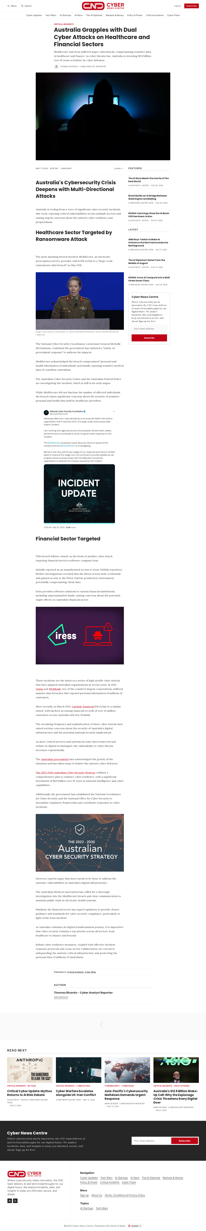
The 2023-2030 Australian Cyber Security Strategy (66, 772)
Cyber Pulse (128, 1086)
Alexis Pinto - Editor (138, 185)
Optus (39, 689)
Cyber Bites (90, 972)
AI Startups (86, 1208)
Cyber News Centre (82, 1225)
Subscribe (191, 6)
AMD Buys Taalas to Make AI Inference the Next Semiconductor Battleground (148, 242)
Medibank (55, 689)
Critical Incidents (64, 24)
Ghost (114, 1225)
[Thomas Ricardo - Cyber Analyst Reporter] (56, 66)
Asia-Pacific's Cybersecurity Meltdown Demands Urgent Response (126, 1095)
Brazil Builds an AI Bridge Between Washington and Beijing (147, 197)
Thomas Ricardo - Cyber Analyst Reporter (83, 66)
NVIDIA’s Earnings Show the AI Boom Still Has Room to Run (148, 215)
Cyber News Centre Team (140, 203)
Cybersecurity (112, 1086)
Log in (178, 6)
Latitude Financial (83, 706)
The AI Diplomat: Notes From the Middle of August (146, 262)
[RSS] (15, 1201)
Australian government (55, 759)
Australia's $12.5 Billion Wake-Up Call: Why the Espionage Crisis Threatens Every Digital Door (175, 1096)
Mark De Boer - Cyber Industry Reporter (124, 1104)
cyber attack (83, 1086)
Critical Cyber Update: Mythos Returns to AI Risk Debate (29, 1093)
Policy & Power (181, 1086)
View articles (61, 997)
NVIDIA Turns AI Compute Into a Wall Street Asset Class (149, 279)
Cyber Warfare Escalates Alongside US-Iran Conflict (76, 1093)
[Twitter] (9, 1201)
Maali (122, 1225)
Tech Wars (102, 1208)
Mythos (32, 1086)
